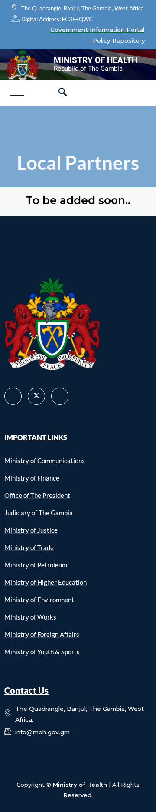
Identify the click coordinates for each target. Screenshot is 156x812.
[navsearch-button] (63, 93)
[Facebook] (13, 396)
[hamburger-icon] (17, 93)
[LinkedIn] (59, 396)
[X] (36, 396)
